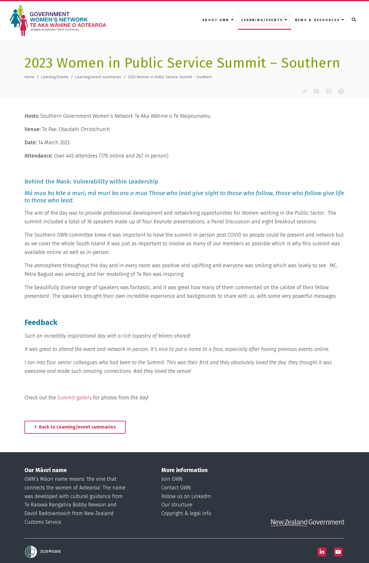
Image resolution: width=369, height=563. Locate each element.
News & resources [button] (318, 20)
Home (30, 77)
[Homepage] (59, 20)
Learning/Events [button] (263, 20)
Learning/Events (55, 77)
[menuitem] (218, 20)
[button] (354, 20)
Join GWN (171, 479)
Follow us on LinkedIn (186, 496)
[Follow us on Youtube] (338, 552)
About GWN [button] (216, 20)
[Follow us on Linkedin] (321, 552)
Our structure (176, 505)
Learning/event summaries (98, 77)
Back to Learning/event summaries (77, 427)
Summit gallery (74, 398)
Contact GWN (176, 488)
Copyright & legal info (186, 513)
